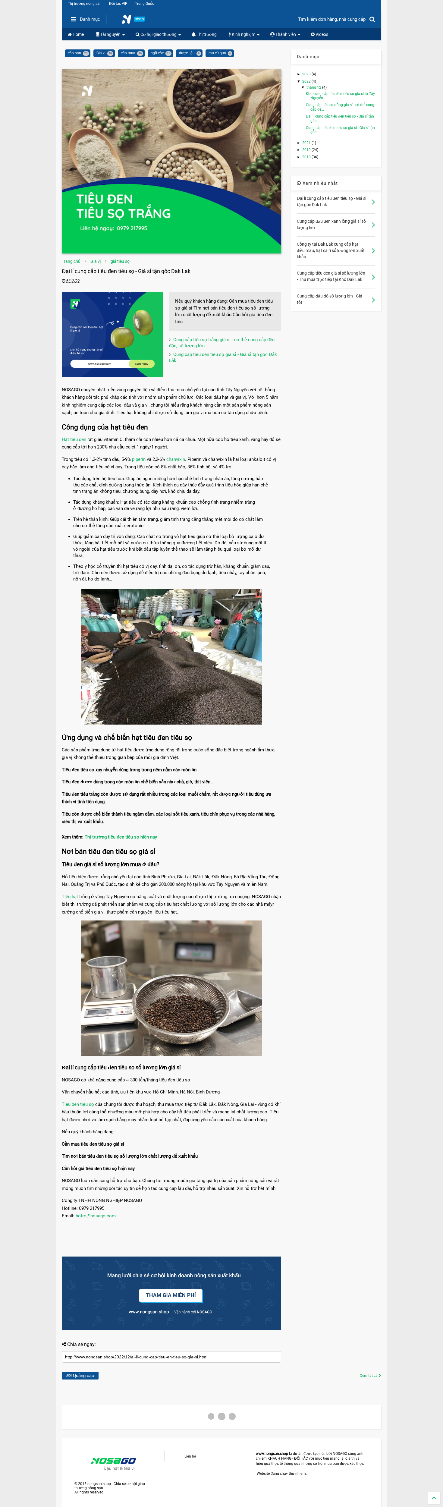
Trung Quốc (144, 4)
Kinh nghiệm (243, 34)
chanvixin (175, 459)
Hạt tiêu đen (74, 439)
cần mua (128, 53)
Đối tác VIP (118, 4)
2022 (307, 81)
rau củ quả (217, 53)
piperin (139, 459)
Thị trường (206, 34)
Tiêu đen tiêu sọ (78, 1104)
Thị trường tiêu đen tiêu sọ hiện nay (121, 837)
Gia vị (100, 53)
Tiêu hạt (70, 896)
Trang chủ (71, 261)
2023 (307, 74)
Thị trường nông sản (85, 4)
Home (78, 34)
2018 (307, 157)
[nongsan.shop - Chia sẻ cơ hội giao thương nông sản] (137, 21)
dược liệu (187, 53)
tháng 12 (314, 87)
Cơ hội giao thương (158, 34)
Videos (321, 34)
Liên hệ (190, 1456)
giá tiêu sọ (120, 261)
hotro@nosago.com (96, 1216)
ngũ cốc (157, 53)
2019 (307, 150)
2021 (307, 143)
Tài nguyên (110, 34)
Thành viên (285, 34)
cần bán (74, 53)
